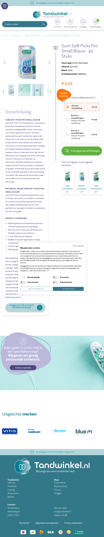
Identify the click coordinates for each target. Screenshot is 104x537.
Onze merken (60, 482)
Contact (57, 489)
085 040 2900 (60, 508)
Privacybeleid (78, 245)
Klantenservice (60, 486)
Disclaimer (24, 522)
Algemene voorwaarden (46, 522)
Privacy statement (73, 522)
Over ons (11, 482)
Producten (12, 486)
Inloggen (58, 493)
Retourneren (13, 493)
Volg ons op (59, 515)
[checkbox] (23, 277)
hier (47, 270)
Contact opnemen (23, 367)
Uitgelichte (19, 414)
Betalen (10, 497)
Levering (11, 489)
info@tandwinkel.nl (62, 511)
